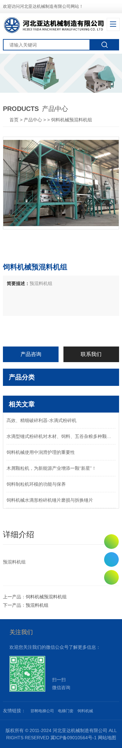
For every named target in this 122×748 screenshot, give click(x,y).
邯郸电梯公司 (42, 711)
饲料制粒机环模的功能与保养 (36, 484)
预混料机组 (37, 605)
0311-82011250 (111, 559)
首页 (14, 119)
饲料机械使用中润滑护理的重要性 (41, 452)
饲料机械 (85, 711)
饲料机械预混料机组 (46, 596)
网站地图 (107, 737)
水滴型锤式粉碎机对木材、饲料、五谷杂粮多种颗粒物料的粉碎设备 (61, 436)
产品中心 (33, 119)
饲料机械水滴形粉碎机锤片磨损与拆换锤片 (50, 500)
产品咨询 (30, 354)
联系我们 (91, 354)
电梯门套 (66, 711)
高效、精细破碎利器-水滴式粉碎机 (41, 420)
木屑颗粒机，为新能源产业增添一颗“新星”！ (51, 468)
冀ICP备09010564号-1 (73, 737)
